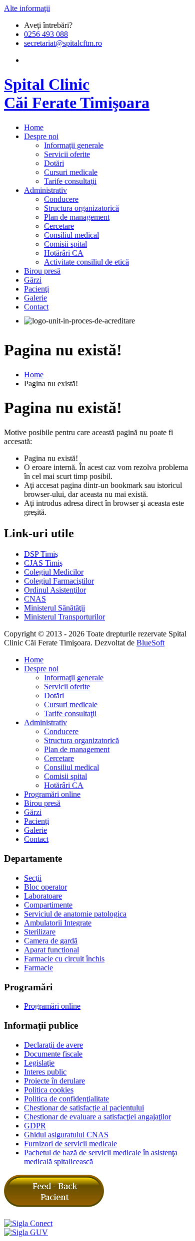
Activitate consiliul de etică (86, 262)
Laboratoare (43, 896)
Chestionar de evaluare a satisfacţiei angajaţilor (97, 1116)
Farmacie (38, 967)
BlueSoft (150, 642)
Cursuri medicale (71, 172)
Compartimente (48, 905)
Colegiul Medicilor (54, 572)
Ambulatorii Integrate (58, 923)
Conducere (61, 199)
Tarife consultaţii (70, 181)
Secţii (33, 878)
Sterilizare (40, 932)
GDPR (35, 1125)
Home (34, 374)
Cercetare (59, 226)
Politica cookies (49, 1090)
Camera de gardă (51, 940)
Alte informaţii (27, 8)
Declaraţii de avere (53, 1045)
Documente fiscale (53, 1054)
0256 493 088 (46, 34)
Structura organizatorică (81, 208)
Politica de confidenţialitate (66, 1098)
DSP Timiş (41, 554)
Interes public (45, 1072)
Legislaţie (39, 1063)
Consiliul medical (71, 235)
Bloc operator (45, 887)
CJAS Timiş (43, 563)
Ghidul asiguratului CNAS (66, 1134)
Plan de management (77, 217)
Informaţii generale (74, 145)
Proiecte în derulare (54, 1081)
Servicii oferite (67, 154)
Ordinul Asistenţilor (55, 590)
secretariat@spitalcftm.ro (63, 43)
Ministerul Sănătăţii (54, 608)
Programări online (52, 794)
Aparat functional (51, 949)
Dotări (54, 163)
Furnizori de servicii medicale (70, 1143)
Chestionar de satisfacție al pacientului (84, 1107)
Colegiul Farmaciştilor (59, 581)
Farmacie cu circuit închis (64, 958)
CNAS (35, 599)
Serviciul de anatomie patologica (75, 914)
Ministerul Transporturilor (64, 617)
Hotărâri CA (64, 253)
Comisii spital (65, 244)
